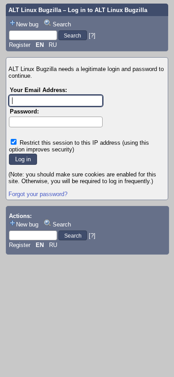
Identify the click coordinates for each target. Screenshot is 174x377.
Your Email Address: (38, 90)
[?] (92, 35)
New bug (27, 24)
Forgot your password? (37, 194)
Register (19, 45)
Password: (24, 111)
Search (62, 24)
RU (53, 45)
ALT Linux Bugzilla (34, 10)
